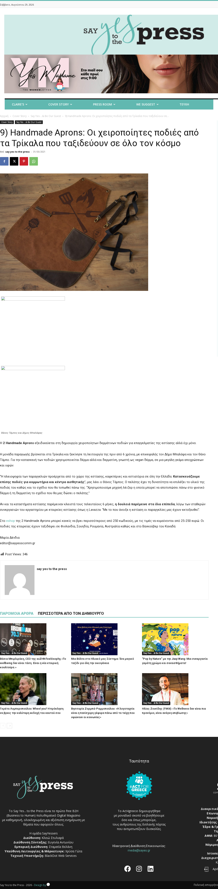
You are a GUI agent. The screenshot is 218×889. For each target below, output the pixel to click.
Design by (40, 885)
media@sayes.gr (139, 850)
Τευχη (184, 104)
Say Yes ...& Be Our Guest (46, 116)
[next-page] (9, 725)
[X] (14, 161)
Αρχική (4, 116)
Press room (102, 104)
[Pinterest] (24, 161)
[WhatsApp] (33, 161)
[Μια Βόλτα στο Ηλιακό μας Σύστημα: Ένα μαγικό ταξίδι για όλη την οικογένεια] (104, 639)
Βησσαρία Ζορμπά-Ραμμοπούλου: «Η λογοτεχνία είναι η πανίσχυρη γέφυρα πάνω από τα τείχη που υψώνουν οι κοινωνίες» (103, 713)
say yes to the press (17, 151)
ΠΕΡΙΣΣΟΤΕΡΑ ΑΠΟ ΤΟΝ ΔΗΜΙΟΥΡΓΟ (71, 613)
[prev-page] (2, 725)
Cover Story (58, 104)
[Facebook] (4, 161)
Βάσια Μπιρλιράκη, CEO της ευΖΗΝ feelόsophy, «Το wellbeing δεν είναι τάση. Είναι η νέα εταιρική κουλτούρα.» (33, 663)
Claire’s (18, 104)
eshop (10, 521)
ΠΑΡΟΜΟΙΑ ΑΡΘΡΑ (16, 613)
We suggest (145, 104)
